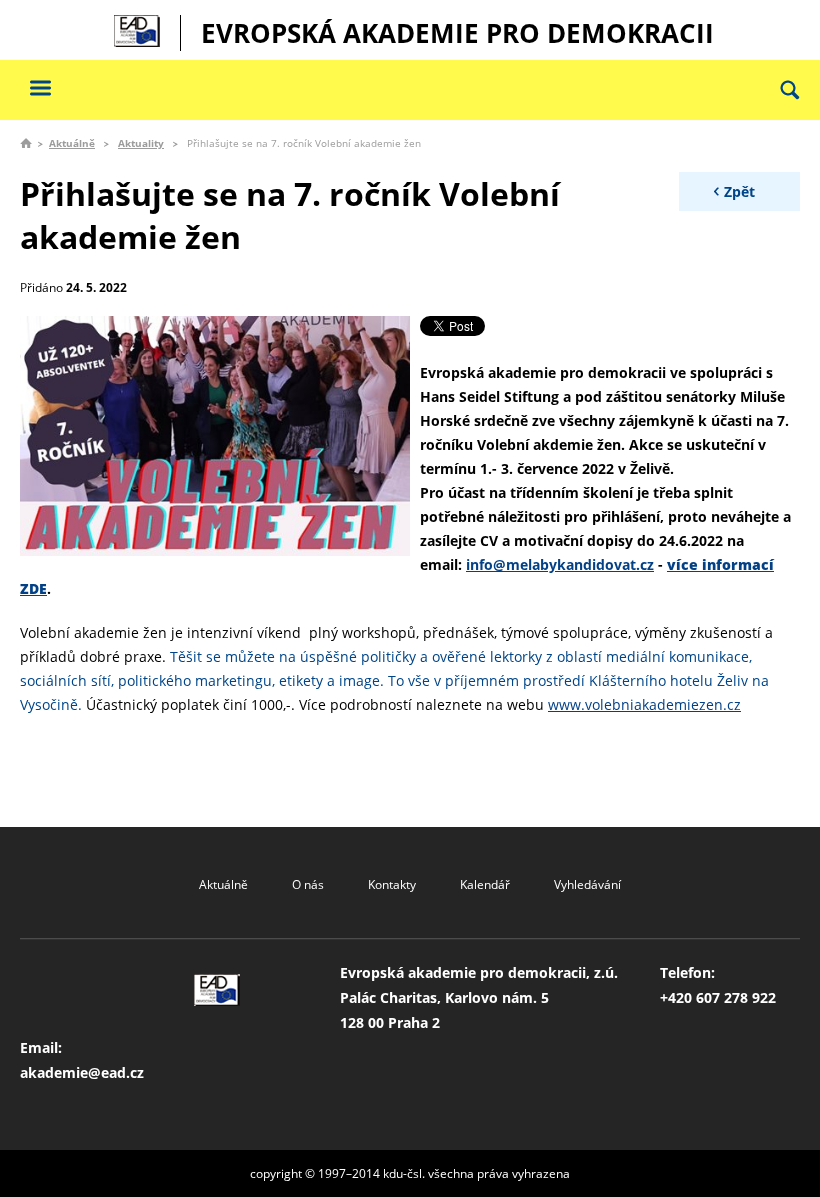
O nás (308, 884)
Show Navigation (40, 87)
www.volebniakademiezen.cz (644, 704)
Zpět (739, 191)
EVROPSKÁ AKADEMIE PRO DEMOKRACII (457, 33)
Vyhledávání (587, 884)
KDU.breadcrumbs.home (26, 143)
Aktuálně (72, 143)
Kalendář (485, 884)
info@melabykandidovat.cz (560, 564)
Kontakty (392, 884)
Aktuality (141, 143)
